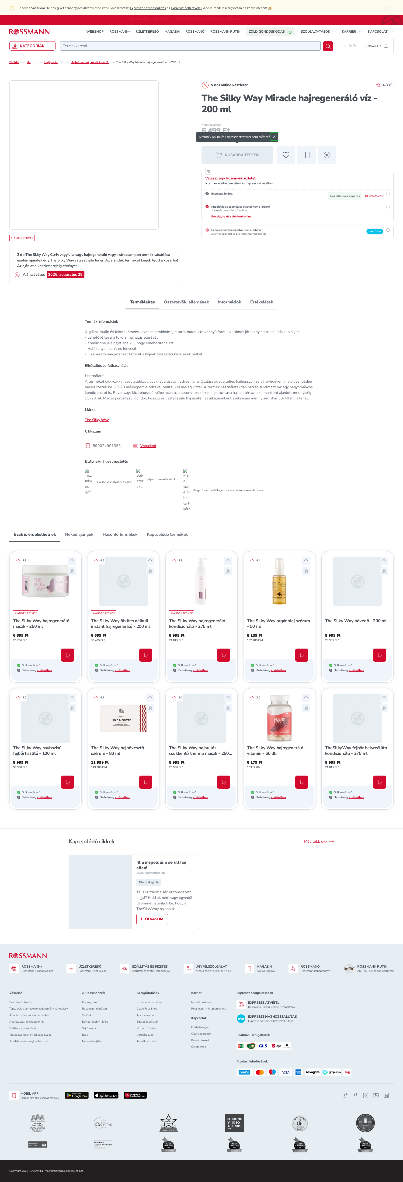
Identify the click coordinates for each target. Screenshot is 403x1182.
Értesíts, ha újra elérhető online (231, 216)
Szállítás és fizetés (20, 1002)
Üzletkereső (198, 1047)
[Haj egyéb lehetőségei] (35, 62)
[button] (318, 31)
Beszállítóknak (200, 1040)
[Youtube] (376, 1095)
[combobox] (190, 45)
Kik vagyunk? (90, 1002)
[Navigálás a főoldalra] (29, 31)
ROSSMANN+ (119, 31)
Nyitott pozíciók (201, 1002)
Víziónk (86, 1015)
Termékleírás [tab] (142, 302)
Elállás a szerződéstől (23, 1028)
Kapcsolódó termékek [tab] (167, 534)
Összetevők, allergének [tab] (186, 302)
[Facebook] (355, 1095)
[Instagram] (365, 1095)
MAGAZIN (172, 31)
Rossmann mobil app (150, 1002)
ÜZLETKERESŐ (147, 31)
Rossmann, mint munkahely (208, 1008)
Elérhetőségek (200, 1027)
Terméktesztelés (147, 1041)
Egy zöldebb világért (95, 1022)
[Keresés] (328, 46)
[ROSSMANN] (28, 956)
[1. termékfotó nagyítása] (84, 154)
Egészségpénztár (147, 1022)
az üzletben (44, 670)
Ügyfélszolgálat (201, 1034)
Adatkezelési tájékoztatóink (26, 1022)
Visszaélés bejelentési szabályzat (30, 1035)
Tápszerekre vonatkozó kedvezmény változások (38, 1008)
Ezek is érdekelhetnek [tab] (35, 534)
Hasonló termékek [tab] (120, 534)
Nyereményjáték (92, 1041)
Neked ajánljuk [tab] (79, 534)
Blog (85, 1035)
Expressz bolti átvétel (186, 8)
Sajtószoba (89, 1028)
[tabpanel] (201, 413)
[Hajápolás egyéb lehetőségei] (61, 62)
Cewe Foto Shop (147, 1008)
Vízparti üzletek (146, 1028)
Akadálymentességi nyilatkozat (28, 1041)
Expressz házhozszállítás (148, 8)
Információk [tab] (229, 302)
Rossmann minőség (94, 1008)
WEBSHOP (95, 31)
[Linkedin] (386, 1095)
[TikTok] (345, 1095)
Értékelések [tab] (261, 302)
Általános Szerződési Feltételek (29, 1015)
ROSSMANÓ (195, 31)
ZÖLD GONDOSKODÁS (267, 31)
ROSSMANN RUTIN (225, 31)
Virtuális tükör (145, 1035)
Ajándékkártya (145, 1015)
